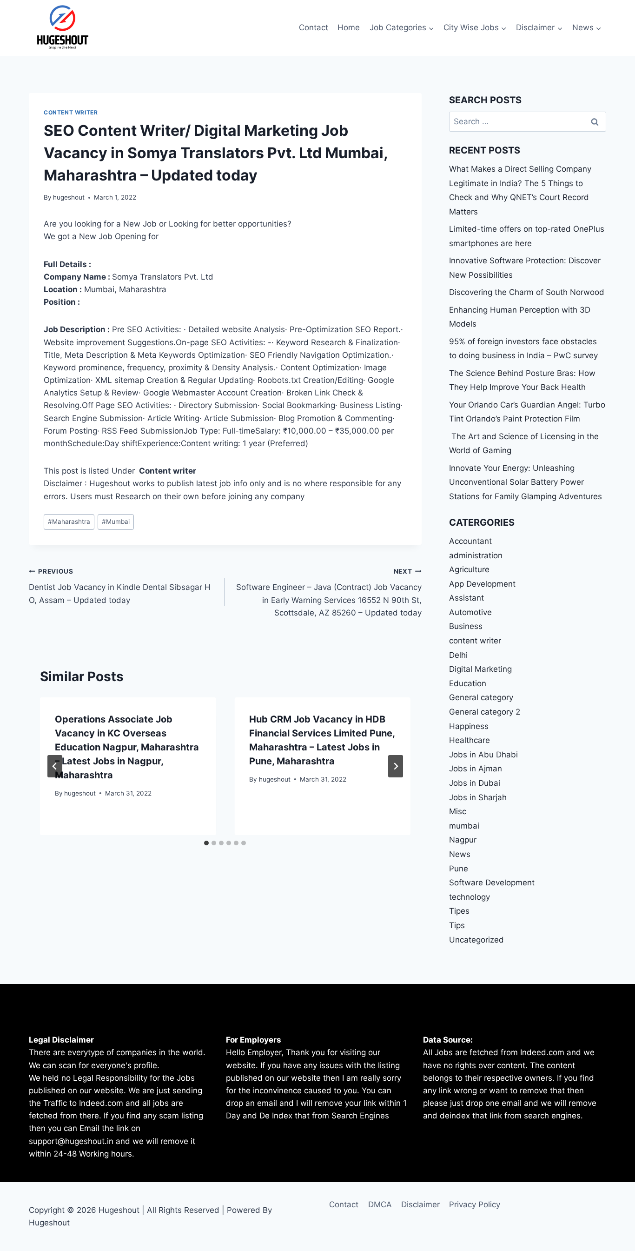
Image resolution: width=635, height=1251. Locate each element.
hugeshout (69, 197)
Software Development (492, 882)
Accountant (470, 541)
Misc (457, 811)
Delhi (458, 655)
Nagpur (462, 839)
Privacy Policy (474, 1204)
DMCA (380, 1204)
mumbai (464, 825)
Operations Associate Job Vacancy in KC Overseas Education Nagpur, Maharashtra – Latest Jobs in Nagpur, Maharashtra (127, 747)
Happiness (469, 726)
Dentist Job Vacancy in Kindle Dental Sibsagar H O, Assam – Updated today (120, 586)
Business (466, 626)
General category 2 (484, 711)
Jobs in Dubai (474, 783)
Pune (458, 868)
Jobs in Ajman (475, 768)
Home (348, 27)
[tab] (206, 843)
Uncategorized (476, 939)
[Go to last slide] (54, 766)
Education (467, 683)
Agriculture (469, 569)
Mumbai (116, 521)
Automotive (470, 612)
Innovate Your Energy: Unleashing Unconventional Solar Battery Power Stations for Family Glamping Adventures (525, 482)
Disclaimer (420, 1204)
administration (476, 555)
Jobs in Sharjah (478, 797)
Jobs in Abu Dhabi (483, 754)
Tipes (459, 911)
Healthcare (469, 740)
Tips (457, 925)
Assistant (466, 597)
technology (469, 897)
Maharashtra (69, 521)
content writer (71, 112)
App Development (482, 584)
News (459, 854)
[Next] (395, 766)
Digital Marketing (480, 669)
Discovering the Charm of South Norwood (526, 292)
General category (481, 697)
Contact (313, 27)
